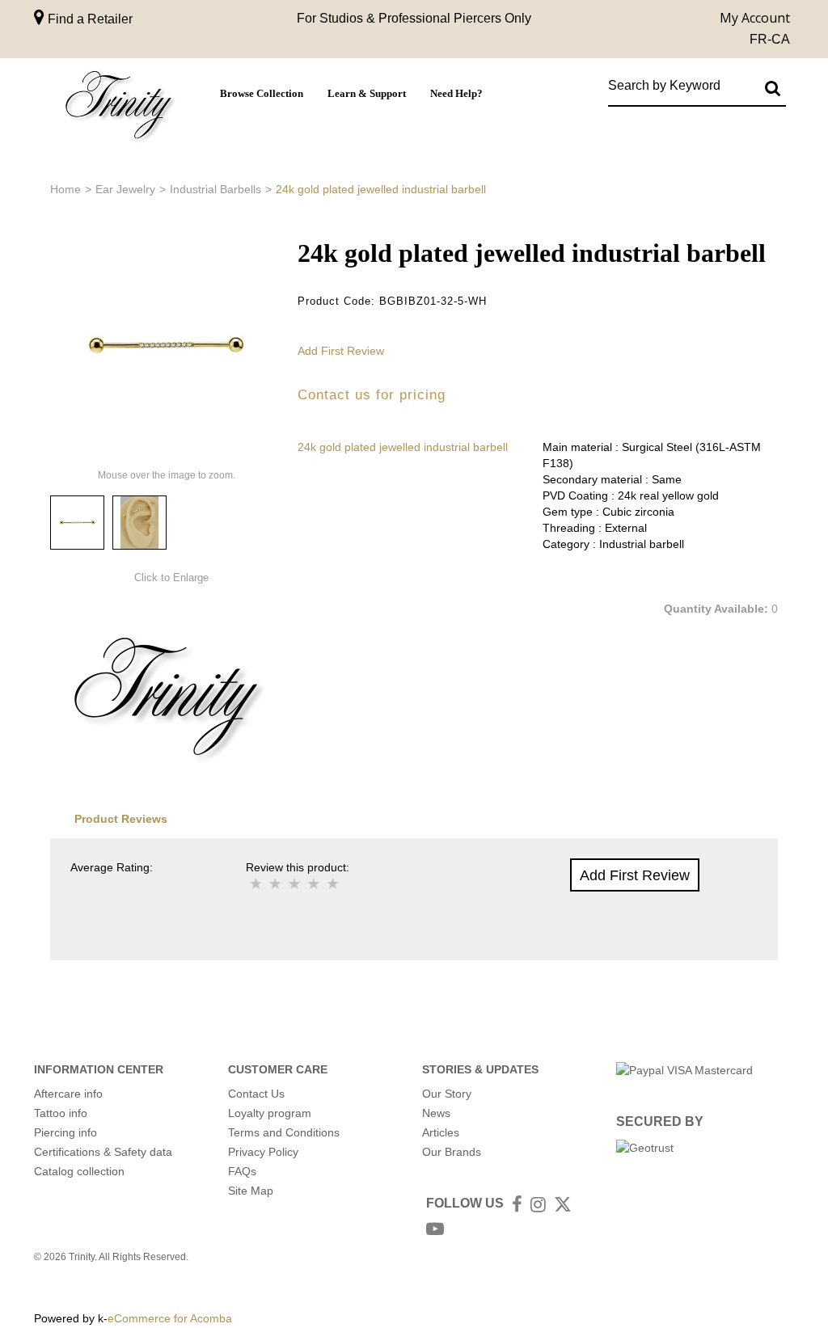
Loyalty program (269, 1113)
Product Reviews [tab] (120, 818)
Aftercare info (68, 1093)
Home (65, 189)
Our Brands (451, 1151)
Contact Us (256, 1093)
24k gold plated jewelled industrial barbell (403, 447)
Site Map (250, 1190)
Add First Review (341, 350)
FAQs (242, 1171)
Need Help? (456, 93)
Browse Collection (261, 93)
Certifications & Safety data (103, 1151)
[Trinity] (119, 108)
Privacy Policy (263, 1151)
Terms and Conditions (284, 1132)
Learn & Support (366, 93)
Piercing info (65, 1132)
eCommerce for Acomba (170, 1318)
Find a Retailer (88, 19)
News (436, 1113)
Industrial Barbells (215, 189)
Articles (440, 1132)
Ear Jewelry (125, 189)
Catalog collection (79, 1171)
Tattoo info (60, 1113)
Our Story (446, 1093)
